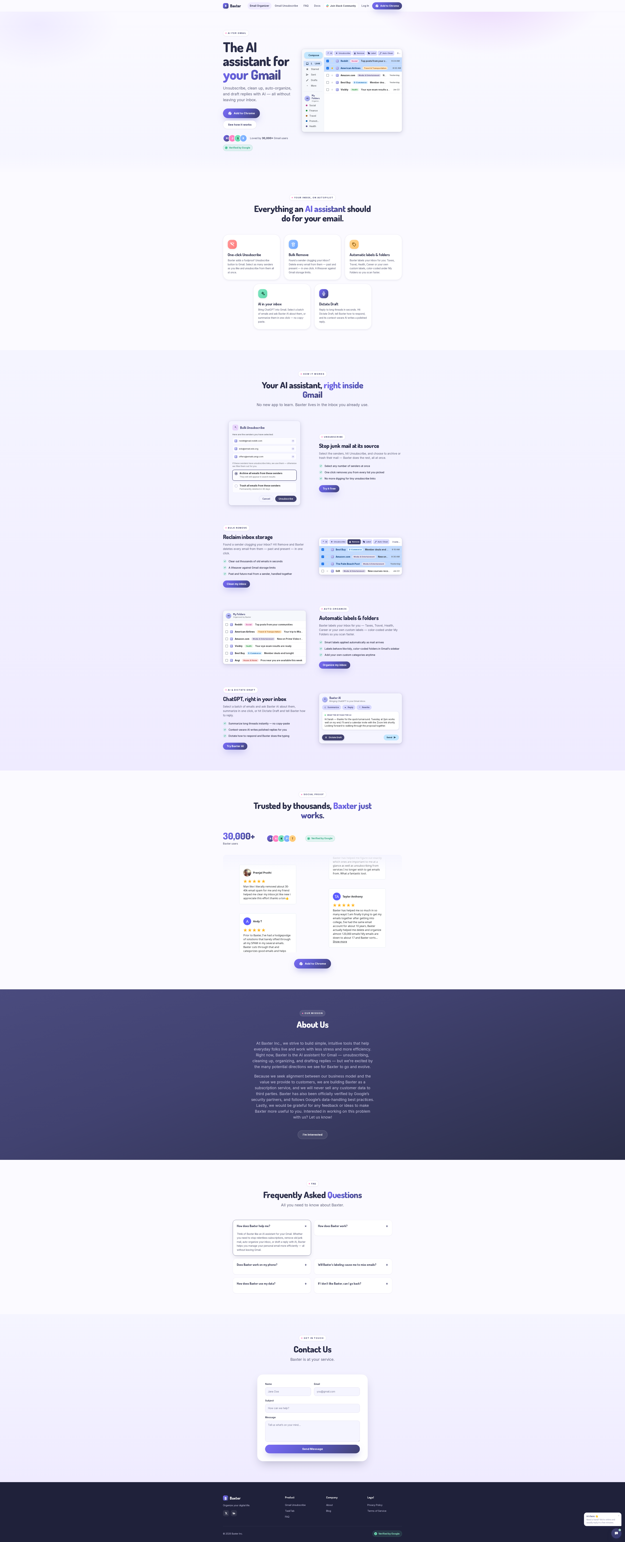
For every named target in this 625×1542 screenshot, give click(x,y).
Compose (313, 55)
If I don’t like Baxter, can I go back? (339, 1283)
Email (317, 1384)
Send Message (312, 1449)
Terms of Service (376, 1510)
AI (331, 53)
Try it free (329, 488)
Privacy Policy (374, 1505)
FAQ (306, 5)
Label (373, 53)
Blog (328, 1510)
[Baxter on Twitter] (226, 1513)
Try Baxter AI (235, 746)
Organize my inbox (335, 665)
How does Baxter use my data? (256, 1283)
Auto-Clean (387, 53)
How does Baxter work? (332, 1226)
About (329, 1505)
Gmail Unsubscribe (286, 5)
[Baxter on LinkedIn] (234, 1513)
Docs (317, 5)
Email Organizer (259, 5)
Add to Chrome (389, 5)
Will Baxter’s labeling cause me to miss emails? (347, 1264)
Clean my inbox (236, 584)
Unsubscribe (344, 53)
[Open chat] (616, 1533)
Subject (269, 1400)
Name (268, 1384)
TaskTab (289, 1510)
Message (270, 1417)
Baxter (233, 5)
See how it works (240, 124)
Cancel (266, 499)
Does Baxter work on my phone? (257, 1264)
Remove (360, 53)
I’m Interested (312, 1134)
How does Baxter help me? (253, 1226)
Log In (365, 5)
